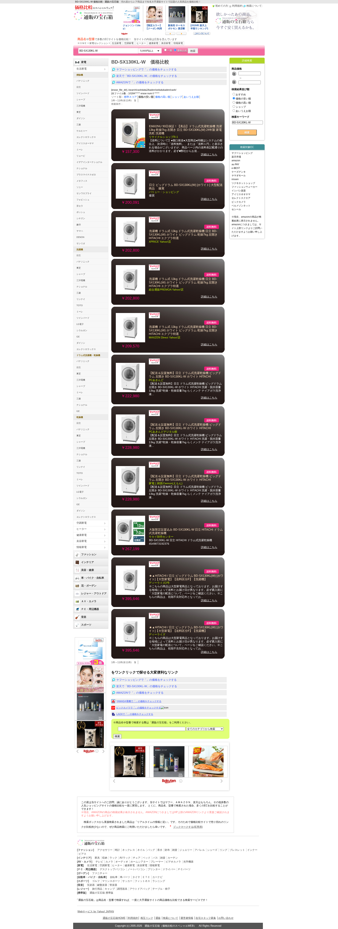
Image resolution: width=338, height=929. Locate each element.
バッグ (151, 849)
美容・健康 (87, 570)
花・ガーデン (88, 585)
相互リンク (146, 917)
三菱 (78, 124)
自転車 (114, 877)
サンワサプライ (84, 193)
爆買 (152, 195)
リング (223, 849)
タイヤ (136, 877)
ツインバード (82, 93)
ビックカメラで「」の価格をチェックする (138, 707)
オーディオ (121, 861)
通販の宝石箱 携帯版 (101, 892)
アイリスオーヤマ (85, 143)
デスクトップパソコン (112, 869)
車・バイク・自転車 (92, 577)
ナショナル (81, 168)
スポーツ (86, 624)
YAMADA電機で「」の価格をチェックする (138, 701)
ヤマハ (79, 231)
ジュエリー (186, 849)
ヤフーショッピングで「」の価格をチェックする (146, 69)
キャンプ (110, 888)
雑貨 (174, 849)
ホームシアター (139, 861)
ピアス (82, 853)
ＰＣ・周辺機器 (90, 609)
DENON (80, 237)
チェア (136, 857)
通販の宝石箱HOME (114, 917)
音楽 (83, 616)
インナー (252, 849)
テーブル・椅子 (161, 888)
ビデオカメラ (173, 861)
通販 (158, 917)
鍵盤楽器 (102, 884)
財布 (167, 849)
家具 (97, 857)
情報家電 (178, 43)
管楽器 (113, 884)
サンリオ (80, 243)
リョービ (80, 156)
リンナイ (80, 299)
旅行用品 (97, 888)
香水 (159, 849)
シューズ (212, 849)
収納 (104, 857)
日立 (78, 87)
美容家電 (166, 43)
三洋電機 (80, 106)
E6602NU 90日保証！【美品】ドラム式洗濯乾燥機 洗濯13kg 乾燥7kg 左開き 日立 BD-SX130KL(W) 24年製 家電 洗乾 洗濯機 (185, 130)
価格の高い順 (162, 96)
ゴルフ (96, 881)
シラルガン (81, 330)
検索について (170, 917)
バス (155, 857)
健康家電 (153, 43)
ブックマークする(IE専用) (188, 826)
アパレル (200, 849)
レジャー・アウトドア (94, 593)
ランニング (158, 881)
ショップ (177, 96)
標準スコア (130, 96)
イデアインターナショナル (89, 162)
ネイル (141, 849)
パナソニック (82, 81)
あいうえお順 (191, 96)
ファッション (88, 554)
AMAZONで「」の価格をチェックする (140, 82)
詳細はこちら (209, 154)
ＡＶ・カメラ (88, 601)
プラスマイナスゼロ (86, 174)
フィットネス (142, 881)
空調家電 (129, 43)
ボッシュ (80, 212)
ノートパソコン (136, 869)
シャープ (80, 99)
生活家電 (116, 43)
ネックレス (128, 849)
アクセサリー (104, 849)
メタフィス (81, 181)
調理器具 (122, 888)
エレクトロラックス (86, 137)
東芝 (78, 112)
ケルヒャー (81, 131)
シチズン (80, 218)
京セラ (79, 206)
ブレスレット (237, 849)
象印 (78, 224)
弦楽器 (91, 884)
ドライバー (169, 869)
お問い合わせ (226, 917)
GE (78, 336)
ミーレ (79, 149)
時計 (117, 849)
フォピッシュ (82, 199)
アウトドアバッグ (140, 888)
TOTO (79, 305)
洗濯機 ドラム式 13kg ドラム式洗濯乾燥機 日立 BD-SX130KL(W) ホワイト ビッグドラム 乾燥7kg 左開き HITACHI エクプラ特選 (183, 235)
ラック (113, 857)
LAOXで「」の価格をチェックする (134, 714)
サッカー (127, 881)
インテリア (87, 562)
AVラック (125, 857)
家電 (83, 62)
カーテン (173, 857)
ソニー (79, 187)
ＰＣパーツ (184, 869)
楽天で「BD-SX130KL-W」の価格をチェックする (146, 75)
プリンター (154, 869)
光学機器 (188, 861)
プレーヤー (157, 861)
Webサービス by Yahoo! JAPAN (95, 911)
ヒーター (141, 43)
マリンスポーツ (111, 881)
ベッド (146, 857)
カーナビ (157, 877)
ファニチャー (99, 873)
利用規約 (133, 917)
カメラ (109, 861)
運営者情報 (187, 917)
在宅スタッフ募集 (206, 917)
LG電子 (80, 324)
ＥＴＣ (146, 877)
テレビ (99, 861)
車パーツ (125, 877)
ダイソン (80, 118)
